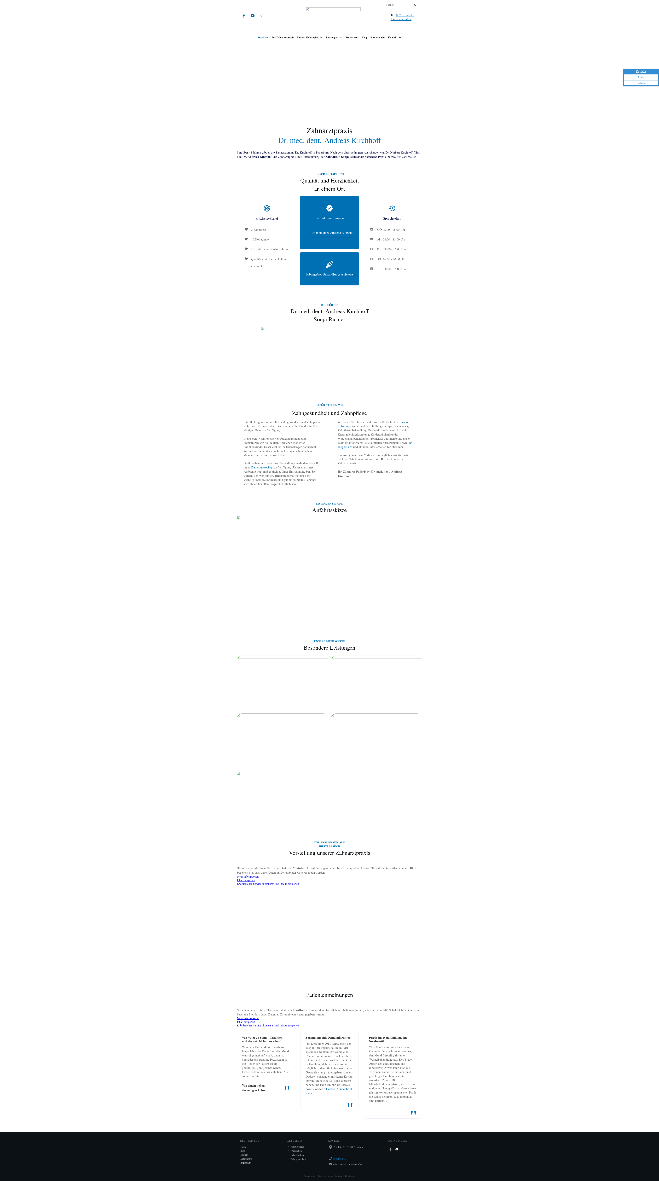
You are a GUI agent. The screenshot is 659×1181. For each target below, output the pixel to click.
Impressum (245, 1162)
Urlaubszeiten (297, 1155)
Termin (641, 77)
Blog (242, 1150)
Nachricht (641, 82)
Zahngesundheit (298, 1159)
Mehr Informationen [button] (248, 876)
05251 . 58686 (405, 15)
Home (243, 1146)
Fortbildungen (297, 1146)
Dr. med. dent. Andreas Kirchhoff (332, 232)
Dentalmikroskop (262, 467)
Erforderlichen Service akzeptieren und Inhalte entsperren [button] (268, 883)
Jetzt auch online (401, 19)
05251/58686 (339, 1158)
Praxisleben (296, 1150)
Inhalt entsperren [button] (246, 880)
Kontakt (244, 1154)
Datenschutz (246, 1158)
